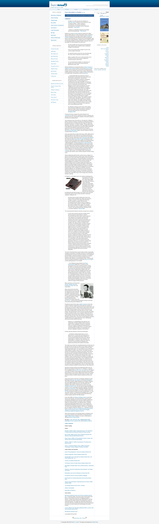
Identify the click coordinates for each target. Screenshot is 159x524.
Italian (107, 56)
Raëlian (84, 518)
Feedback (76, 9)
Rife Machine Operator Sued (71, 511)
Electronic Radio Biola (71, 130)
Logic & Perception (55, 30)
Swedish (107, 64)
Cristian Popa (95, 522)
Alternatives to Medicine (56, 15)
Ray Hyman (77, 27)
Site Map (96, 9)
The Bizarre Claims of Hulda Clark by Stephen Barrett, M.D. (78, 463)
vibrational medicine (87, 420)
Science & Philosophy (55, 37)
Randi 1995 (81, 208)
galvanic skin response (76, 379)
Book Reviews (53, 71)
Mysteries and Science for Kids (57, 83)
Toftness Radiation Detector (81, 397)
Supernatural (53, 40)
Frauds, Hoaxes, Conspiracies (57, 25)
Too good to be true (55, 66)
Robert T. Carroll (75, 522)
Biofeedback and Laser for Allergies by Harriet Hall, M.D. (77, 473)
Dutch (107, 47)
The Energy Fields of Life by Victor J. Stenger (75, 485)
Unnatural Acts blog (55, 48)
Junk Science (54, 27)
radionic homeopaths (69, 487)
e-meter (70, 419)
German (107, 51)
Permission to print (54, 99)
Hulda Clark (73, 285)
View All (83, 12)
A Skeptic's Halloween (55, 89)
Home (59, 9)
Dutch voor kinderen (105, 48)
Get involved (53, 94)
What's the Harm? (54, 58)
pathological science (69, 420)
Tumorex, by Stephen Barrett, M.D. (72, 460)
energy (76, 33)
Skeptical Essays (54, 68)
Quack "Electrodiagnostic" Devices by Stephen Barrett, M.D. (78, 451)
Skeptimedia (53, 51)
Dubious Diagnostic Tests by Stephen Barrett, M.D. (76, 454)
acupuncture (72, 388)
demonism (75, 131)
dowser (68, 300)
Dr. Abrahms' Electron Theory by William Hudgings (76, 475)
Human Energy (89, 68)
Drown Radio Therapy (79, 139)
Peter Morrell (83, 31)
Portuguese (106, 59)
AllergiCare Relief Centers (70, 386)
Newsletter (67, 9)
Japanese (107, 57)
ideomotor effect (76, 419)
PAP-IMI (66, 391)
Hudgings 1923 (71, 111)
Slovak (107, 62)
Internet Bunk (53, 63)
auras (85, 259)
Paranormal (53, 35)
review (88, 432)
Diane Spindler (69, 284)
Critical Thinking (54, 17)
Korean (107, 58)
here (75, 370)
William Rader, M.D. (77, 518)
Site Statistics (53, 102)
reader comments (69, 423)
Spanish (107, 63)
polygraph (89, 379)
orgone (91, 259)
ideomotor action (71, 22)
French (107, 49)
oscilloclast (67, 115)
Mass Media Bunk (54, 56)
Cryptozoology (54, 20)
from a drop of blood (86, 142)
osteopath (91, 137)
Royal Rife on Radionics (70, 490)
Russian (107, 61)
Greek (107, 52)
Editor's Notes (53, 92)
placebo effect (77, 420)
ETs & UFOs (53, 22)
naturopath (84, 137)
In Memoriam (53, 76)
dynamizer (85, 73)
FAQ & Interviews (86, 9)
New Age (53, 32)
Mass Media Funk (54, 53)
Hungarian (107, 53)
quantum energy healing (73, 417)
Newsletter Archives (55, 61)
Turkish (107, 66)
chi (88, 259)
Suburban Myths (54, 73)
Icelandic (107, 54)
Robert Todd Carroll (55, 7)
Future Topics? (54, 97)
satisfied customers (83, 304)
